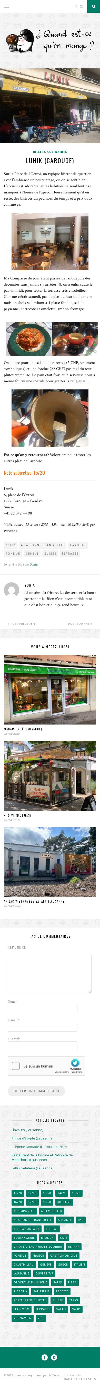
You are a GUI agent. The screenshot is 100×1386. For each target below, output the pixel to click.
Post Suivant (79, 623)
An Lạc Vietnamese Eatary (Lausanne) (35, 901)
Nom (12, 1001)
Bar (81, 1220)
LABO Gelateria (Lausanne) (32, 1168)
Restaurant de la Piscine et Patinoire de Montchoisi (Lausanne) (42, 1157)
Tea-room (21, 1309)
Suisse (50, 553)
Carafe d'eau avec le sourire (38, 1246)
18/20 (47, 1202)
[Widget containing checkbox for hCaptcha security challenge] (46, 1066)
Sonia (34, 564)
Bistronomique (26, 1229)
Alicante (65, 1220)
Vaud (76, 1309)
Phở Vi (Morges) (17, 815)
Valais (61, 1309)
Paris (57, 1282)
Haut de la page (78, 1379)
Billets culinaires (50, 152)
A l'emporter (24, 1211)
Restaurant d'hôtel (30, 1300)
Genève (32, 553)
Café (63, 1238)
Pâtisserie (41, 1291)
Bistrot (52, 1229)
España (73, 1246)
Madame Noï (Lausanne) (23, 729)
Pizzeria (20, 1291)
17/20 (32, 1202)
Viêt (41, 1318)
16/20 (18, 1202)
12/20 (32, 1193)
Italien (79, 1264)
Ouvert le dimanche (30, 1282)
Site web (14, 1038)
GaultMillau (24, 1264)
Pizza (72, 1282)
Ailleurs (64, 1202)
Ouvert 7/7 (44, 1273)
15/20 (11, 545)
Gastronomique (63, 1255)
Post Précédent (23, 623)
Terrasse (70, 553)
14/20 (61, 1193)
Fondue (13, 553)
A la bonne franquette (43, 545)
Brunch (47, 1238)
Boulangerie (24, 1238)
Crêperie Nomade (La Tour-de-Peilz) (39, 1146)
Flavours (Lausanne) (27, 1129)
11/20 (18, 1193)
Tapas (73, 1300)
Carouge (78, 545)
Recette (62, 1291)
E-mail (13, 1020)
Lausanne (21, 1273)
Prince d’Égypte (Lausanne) (32, 1138)
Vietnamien (23, 1318)
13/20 (47, 1193)
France (38, 1255)
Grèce (63, 1264)
